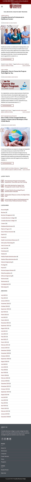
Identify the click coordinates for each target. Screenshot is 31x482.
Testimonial (4, 278)
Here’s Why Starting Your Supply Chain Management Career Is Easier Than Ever (15, 186)
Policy (2, 459)
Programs (3, 461)
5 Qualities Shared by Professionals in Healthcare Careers (12, 18)
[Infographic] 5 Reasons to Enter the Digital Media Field (17, 195)
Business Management (6, 215)
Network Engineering (6, 262)
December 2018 (5, 416)
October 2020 (4, 356)
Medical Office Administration (8, 259)
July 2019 (3, 397)
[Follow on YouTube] (10, 439)
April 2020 (3, 372)
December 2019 (5, 383)
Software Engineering (6, 275)
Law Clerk (3, 248)
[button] (2, 6)
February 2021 (4, 345)
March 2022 (4, 320)
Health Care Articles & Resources (9, 115)
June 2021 (3, 334)
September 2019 (5, 391)
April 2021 (3, 339)
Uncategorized (4, 284)
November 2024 (5, 303)
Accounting (4, 209)
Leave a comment (26, 65)
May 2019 (3, 403)
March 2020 (4, 375)
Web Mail (3, 473)
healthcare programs (9, 169)
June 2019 (3, 400)
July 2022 (3, 317)
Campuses (3, 453)
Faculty (3, 237)
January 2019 (4, 414)
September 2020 (5, 358)
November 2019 (5, 386)
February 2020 (4, 378)
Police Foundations (6, 273)
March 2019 (4, 408)
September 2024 (5, 309)
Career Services (5, 456)
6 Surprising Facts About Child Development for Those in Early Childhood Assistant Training (17, 200)
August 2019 (4, 394)
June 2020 (3, 367)
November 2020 (5, 353)
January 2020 (4, 380)
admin (15, 22)
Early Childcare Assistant (7, 231)
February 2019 (4, 411)
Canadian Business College (7, 218)
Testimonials (4, 281)
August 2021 (4, 328)
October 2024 (4, 306)
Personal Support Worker (7, 270)
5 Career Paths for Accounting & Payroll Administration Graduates (15, 190)
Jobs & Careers (4, 69)
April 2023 (3, 311)
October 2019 (4, 389)
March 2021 (4, 342)
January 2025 (4, 300)
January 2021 (4, 347)
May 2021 (3, 336)
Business (3, 212)
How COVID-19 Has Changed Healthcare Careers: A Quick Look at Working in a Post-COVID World (14, 119)
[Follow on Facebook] (2, 439)
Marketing (3, 251)
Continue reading (7, 59)
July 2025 (3, 295)
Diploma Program (5, 229)
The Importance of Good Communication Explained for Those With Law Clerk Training (16, 181)
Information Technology (7, 242)
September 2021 (5, 325)
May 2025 (3, 298)
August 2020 (4, 361)
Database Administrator (7, 226)
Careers (3, 15)
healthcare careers (20, 64)
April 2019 (3, 405)
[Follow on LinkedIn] (7, 439)
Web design (4, 287)
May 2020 (3, 369)
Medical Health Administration (8, 256)
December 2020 (5, 350)
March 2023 (4, 314)
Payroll (3, 267)
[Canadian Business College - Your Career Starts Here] (15, 6)
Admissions (4, 450)
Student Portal (4, 469)
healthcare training (9, 65)
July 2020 (3, 364)
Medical (7, 15)
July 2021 (3, 331)
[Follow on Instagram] (5, 439)
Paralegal (3, 264)
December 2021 (5, 322)
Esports (3, 234)
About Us (3, 448)
